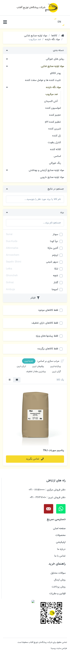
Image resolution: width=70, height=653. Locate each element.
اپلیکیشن (61, 542)
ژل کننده (56, 136)
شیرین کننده (54, 129)
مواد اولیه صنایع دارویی (52, 177)
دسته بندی (58, 50)
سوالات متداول (58, 573)
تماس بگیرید (33, 459)
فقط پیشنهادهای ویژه (47, 336)
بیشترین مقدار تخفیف (36, 371)
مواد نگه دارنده (53, 87)
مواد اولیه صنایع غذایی (52, 66)
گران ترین (56, 371)
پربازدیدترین (55, 366)
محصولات (60, 535)
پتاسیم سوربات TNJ (53, 450)
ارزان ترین (21, 366)
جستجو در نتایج (56, 189)
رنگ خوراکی (55, 163)
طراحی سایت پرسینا (59, 648)
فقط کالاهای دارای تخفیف (45, 323)
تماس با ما (60, 556)
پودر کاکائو (55, 73)
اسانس (57, 156)
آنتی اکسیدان (51, 101)
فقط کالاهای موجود (48, 310)
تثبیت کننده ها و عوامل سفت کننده (43, 80)
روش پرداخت (59, 587)
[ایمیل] (48, 508)
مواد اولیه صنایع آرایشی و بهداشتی (46, 170)
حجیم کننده (55, 115)
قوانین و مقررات (57, 593)
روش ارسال (60, 580)
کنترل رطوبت (54, 142)
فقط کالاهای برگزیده (48, 349)
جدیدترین (28, 361)
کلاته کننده (55, 149)
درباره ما (61, 549)
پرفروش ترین (38, 366)
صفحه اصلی (59, 528)
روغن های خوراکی (55, 59)
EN (59, 22)
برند (62, 212)
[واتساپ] (61, 508)
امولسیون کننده (53, 108)
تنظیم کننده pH (53, 122)
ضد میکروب (52, 94)
